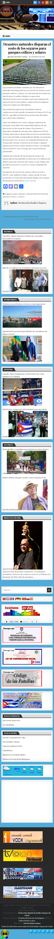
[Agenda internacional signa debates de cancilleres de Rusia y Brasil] (22, 361)
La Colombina (8, 725)
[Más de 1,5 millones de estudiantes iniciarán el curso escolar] (28, 291)
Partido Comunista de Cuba (14, 738)
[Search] (51, 2)
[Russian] (28, 599)
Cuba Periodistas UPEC (12, 746)
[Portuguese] (24, 599)
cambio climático (19, 194)
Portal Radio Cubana (11, 742)
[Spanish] (31, 599)
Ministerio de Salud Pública (14, 755)
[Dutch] (7, 599)
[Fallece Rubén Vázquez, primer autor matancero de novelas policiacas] (33, 510)
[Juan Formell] (28, 569)
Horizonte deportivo (11, 720)
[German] (18, 599)
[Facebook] (39, 2)
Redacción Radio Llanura (18, 57)
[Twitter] (35, 2)
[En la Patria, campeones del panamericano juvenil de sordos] (28, 437)
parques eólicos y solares (14, 197)
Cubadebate (8, 751)
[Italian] (21, 599)
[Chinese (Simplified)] (4, 599)
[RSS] (47, 2)
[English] (11, 599)
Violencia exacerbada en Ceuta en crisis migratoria (24, 304)
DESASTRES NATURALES (37, 194)
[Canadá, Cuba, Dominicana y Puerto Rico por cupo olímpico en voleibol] (22, 405)
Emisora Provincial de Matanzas (16, 759)
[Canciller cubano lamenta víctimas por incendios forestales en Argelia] (22, 264)
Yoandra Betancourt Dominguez (31, 918)
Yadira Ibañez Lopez (27, 921)
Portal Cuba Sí (29, 181)
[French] (14, 599)
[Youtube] (43, 2)
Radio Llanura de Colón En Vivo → (39, 219)
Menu (8, 2)
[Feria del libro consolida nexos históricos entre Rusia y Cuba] (26, 473)
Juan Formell (8, 569)
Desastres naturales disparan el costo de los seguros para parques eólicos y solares (27, 48)
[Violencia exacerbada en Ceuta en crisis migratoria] (22, 327)
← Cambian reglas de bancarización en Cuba (19, 217)
